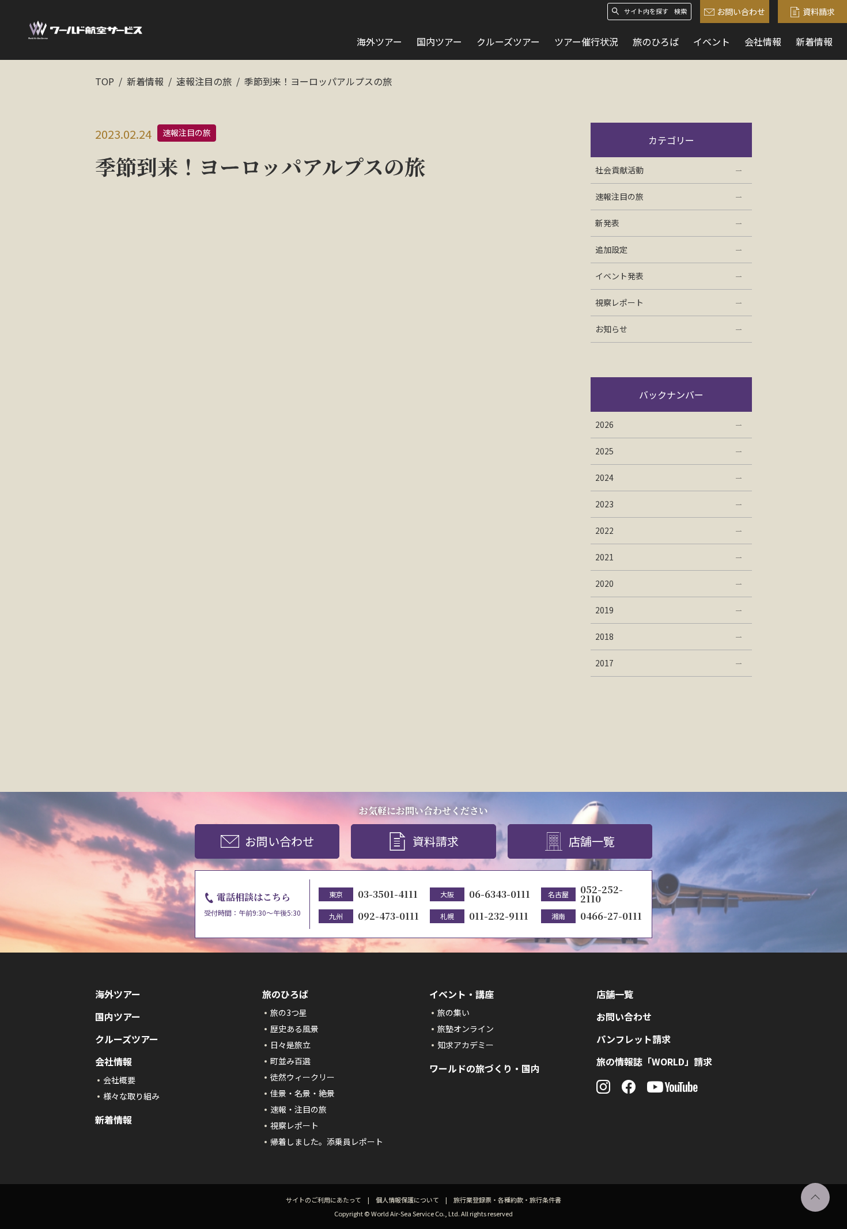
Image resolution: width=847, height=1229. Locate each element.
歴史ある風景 (294, 1028)
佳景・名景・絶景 (302, 1093)
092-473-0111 (388, 916)
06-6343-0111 (499, 894)
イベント (711, 41)
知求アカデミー (465, 1044)
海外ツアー (379, 41)
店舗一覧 (592, 841)
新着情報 (814, 41)
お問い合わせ (741, 11)
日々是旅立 (290, 1044)
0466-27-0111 (611, 916)
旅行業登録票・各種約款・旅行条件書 (507, 1199)
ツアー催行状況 (586, 41)
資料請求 (819, 11)
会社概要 (119, 1080)
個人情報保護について (407, 1199)
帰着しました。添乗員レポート (326, 1141)
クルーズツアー (508, 41)
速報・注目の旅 (298, 1109)
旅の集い (453, 1012)
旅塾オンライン (465, 1028)
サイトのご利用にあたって (323, 1199)
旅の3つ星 (288, 1012)
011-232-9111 (498, 916)
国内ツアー (439, 41)
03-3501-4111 (388, 894)
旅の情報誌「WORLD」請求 (654, 1061)
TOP (104, 81)
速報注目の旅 (204, 81)
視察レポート (294, 1125)
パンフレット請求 (633, 1039)
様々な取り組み (131, 1096)
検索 (680, 11)
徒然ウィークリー (302, 1077)
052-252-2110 (601, 894)
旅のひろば (656, 41)
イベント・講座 (461, 994)
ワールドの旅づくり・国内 (484, 1068)
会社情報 (762, 41)
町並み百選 (290, 1061)
